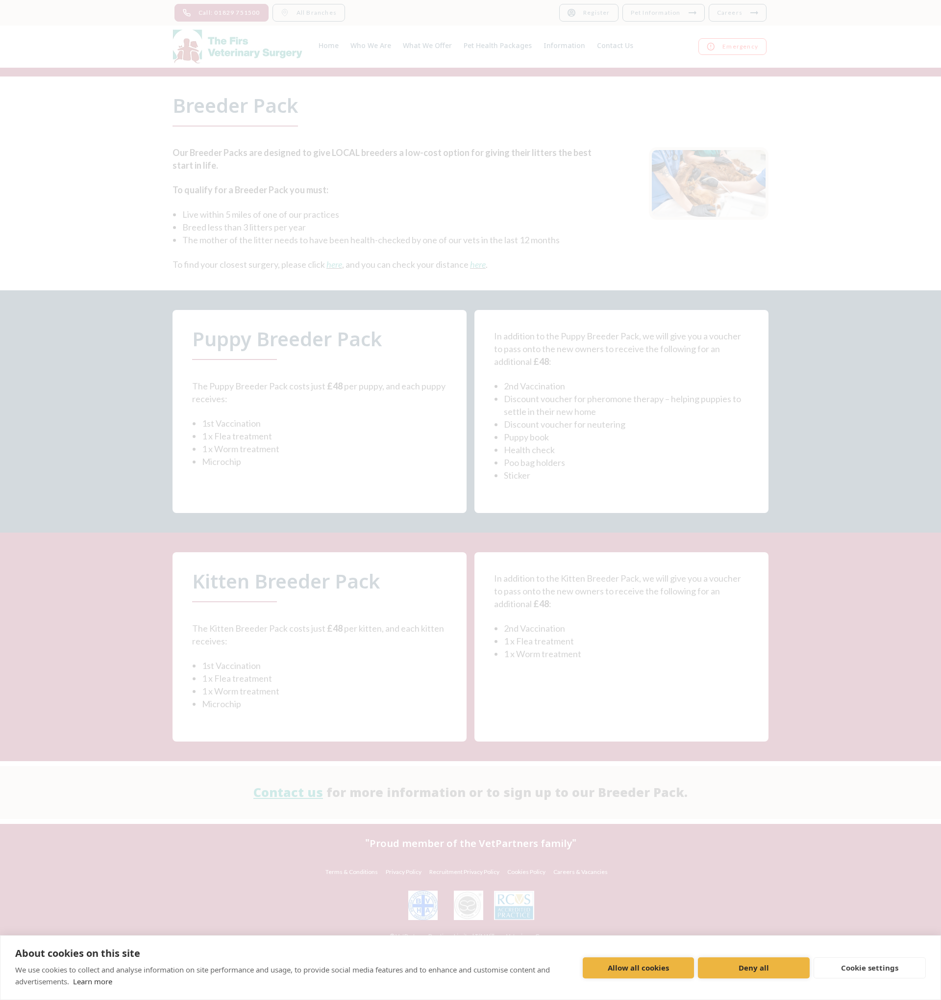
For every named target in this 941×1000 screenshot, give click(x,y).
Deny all (754, 968)
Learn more (92, 981)
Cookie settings (869, 968)
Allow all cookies (638, 968)
